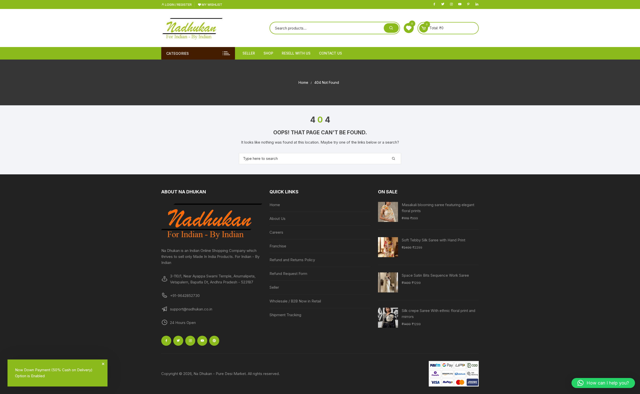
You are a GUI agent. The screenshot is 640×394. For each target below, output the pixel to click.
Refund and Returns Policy (292, 259)
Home (275, 204)
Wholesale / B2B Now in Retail (295, 301)
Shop (268, 53)
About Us (278, 218)
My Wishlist (211, 5)
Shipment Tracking (285, 314)
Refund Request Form (288, 273)
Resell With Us (296, 53)
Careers (276, 232)
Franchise (278, 246)
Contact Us (330, 53)
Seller (248, 53)
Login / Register (178, 5)
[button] (603, 383)
